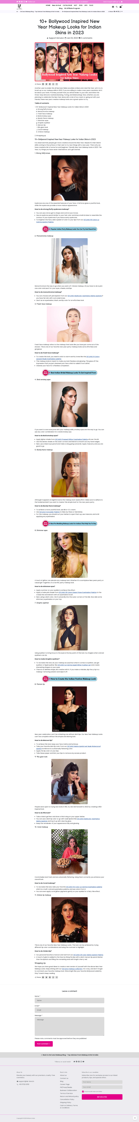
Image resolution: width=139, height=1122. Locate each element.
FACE (91, 5)
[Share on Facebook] (114, 11)
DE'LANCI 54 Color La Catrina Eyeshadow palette (84, 887)
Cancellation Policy (67, 1099)
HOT (75, 5)
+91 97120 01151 (23, 1084)
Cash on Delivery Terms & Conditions (69, 1106)
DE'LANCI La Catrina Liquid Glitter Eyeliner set (74, 665)
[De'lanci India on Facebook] (19, 2)
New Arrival (56, 5)
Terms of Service (66, 1093)
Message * (38, 1015)
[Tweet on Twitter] (116, 11)
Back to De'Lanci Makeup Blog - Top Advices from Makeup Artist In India (69, 1055)
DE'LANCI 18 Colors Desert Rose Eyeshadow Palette (77, 592)
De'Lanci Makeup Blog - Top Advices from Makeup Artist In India (39, 11)
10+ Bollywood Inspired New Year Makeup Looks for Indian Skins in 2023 (83, 11)
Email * (37, 1006)
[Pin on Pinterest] (118, 11)
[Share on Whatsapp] (120, 11)
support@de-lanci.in (25, 1081)
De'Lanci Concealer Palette (49, 512)
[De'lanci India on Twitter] (17, 2)
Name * (37, 996)
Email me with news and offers (93, 1091)
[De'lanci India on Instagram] (24, 2)
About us (63, 1075)
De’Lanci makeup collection (72, 969)
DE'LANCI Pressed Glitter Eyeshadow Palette (71, 439)
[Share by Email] (121, 11)
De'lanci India (31, 1118)
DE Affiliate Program (72, 8)
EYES (80, 5)
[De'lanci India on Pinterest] (22, 2)
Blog (60, 8)
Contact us (64, 1078)
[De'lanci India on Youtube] (26, 2)
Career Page (65, 1084)
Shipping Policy (65, 1102)
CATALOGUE (67, 5)
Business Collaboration (68, 1090)
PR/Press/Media (66, 1087)
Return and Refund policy (69, 1096)
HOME (48, 5)
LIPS (85, 5)
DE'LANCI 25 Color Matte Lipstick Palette (88, 955)
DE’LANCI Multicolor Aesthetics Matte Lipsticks (85, 296)
